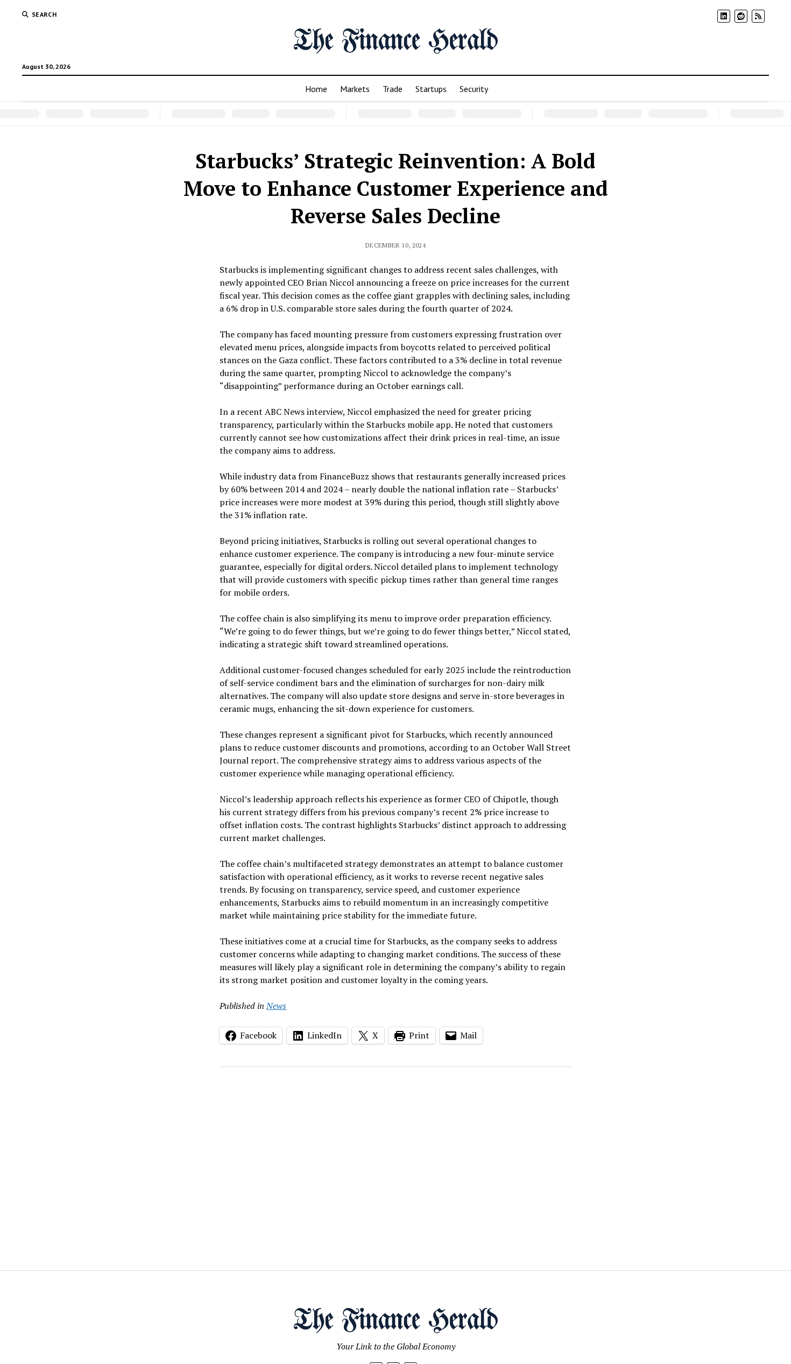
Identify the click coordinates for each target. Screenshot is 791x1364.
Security (474, 88)
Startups (431, 88)
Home (316, 88)
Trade (392, 88)
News (276, 1006)
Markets (355, 88)
